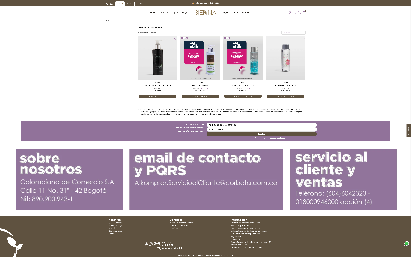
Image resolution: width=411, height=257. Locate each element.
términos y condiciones (277, 138)
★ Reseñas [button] (409, 131)
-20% (184, 38)
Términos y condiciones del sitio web (246, 247)
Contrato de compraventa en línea (246, 223)
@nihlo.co (167, 244)
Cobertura (235, 239)
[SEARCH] (294, 12)
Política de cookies (239, 245)
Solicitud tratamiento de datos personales (249, 231)
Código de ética (115, 231)
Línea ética (113, 228)
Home (107, 21)
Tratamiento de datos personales (245, 234)
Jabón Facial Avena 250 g (200, 85)
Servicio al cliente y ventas (181, 223)
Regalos (227, 12)
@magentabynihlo (172, 248)
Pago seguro (236, 236)
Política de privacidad (240, 225)
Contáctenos (175, 228)
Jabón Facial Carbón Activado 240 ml (157, 85)
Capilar (175, 12)
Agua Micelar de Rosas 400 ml (285, 85)
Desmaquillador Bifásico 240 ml (243, 85)
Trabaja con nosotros (179, 225)
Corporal (163, 12)
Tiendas (112, 234)
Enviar (261, 134)
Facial (152, 12)
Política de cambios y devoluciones (246, 228)
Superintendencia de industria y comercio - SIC (251, 242)
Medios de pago (115, 225)
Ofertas (246, 12)
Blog (236, 12)
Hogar (185, 12)
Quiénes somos (115, 223)
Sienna (193, 109)
